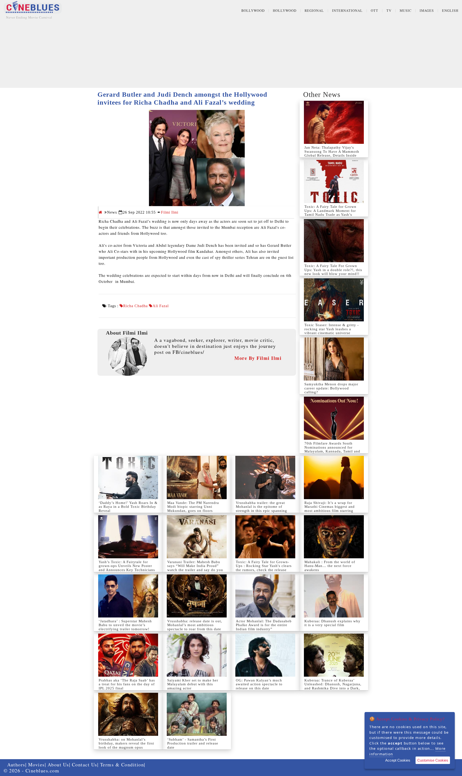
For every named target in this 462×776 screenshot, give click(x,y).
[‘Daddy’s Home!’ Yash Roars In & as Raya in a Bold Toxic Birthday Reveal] (128, 477)
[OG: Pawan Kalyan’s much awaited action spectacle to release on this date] (265, 655)
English (450, 10)
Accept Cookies (397, 760)
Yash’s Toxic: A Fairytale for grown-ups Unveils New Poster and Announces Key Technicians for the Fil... (127, 568)
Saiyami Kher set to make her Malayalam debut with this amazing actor (192, 684)
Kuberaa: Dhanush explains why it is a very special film (332, 623)
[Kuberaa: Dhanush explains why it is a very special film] (334, 595)
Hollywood (284, 10)
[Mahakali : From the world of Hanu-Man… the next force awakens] (334, 536)
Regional (314, 10)
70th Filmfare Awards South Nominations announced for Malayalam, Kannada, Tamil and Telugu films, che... (332, 449)
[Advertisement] (231, 54)
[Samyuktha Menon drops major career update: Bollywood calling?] (334, 359)
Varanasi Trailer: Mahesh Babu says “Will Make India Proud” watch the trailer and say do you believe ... (195, 568)
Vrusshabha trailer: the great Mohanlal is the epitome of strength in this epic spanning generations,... (261, 509)
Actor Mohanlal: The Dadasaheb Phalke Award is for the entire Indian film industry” (264, 625)
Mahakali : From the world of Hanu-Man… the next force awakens (329, 566)
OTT (374, 10)
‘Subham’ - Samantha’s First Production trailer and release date (192, 743)
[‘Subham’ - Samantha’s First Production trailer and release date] (196, 714)
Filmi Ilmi (169, 212)
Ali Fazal (161, 306)
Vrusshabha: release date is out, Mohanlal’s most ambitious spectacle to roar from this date (194, 625)
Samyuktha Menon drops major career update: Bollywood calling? (331, 388)
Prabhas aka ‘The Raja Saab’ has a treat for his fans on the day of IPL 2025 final (127, 684)
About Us (58, 764)
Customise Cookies (432, 760)
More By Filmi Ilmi (258, 358)
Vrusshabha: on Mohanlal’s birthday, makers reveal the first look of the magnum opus (126, 743)
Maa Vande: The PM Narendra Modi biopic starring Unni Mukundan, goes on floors (193, 507)
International (347, 10)
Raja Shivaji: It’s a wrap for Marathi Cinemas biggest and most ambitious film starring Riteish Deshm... (329, 509)
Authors (16, 764)
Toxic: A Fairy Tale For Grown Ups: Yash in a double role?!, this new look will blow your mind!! (333, 270)
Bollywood (253, 10)
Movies (36, 764)
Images (427, 10)
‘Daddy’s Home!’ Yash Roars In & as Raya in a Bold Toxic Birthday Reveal (128, 507)
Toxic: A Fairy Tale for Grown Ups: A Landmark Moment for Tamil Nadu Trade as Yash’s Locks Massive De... (330, 213)
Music (405, 10)
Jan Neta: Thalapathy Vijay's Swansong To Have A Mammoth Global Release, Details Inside (331, 151)
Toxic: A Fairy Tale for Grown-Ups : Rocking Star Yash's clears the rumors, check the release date (264, 568)
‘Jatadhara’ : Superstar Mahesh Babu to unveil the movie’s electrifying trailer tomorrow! (125, 625)
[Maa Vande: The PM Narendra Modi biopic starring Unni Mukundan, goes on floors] (196, 477)
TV (388, 10)
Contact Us (84, 764)
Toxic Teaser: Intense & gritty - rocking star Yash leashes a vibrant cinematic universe (331, 329)
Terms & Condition (122, 764)
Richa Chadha (135, 306)
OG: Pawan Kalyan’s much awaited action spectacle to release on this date (259, 684)
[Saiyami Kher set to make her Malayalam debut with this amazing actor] (196, 655)
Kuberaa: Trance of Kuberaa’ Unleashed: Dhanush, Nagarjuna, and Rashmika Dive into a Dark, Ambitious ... (332, 686)
